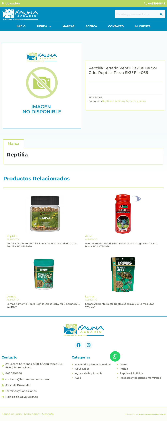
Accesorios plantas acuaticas (93, 364)
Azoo (88, 236)
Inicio (21, 26)
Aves (78, 377)
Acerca (91, 26)
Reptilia (12, 236)
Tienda (42, 26)
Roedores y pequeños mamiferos (140, 377)
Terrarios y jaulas (136, 101)
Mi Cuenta (142, 26)
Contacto (116, 26)
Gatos (123, 364)
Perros (124, 368)
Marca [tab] (13, 143)
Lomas (11, 296)
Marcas (68, 26)
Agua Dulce (82, 368)
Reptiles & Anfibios (113, 101)
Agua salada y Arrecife (88, 373)
